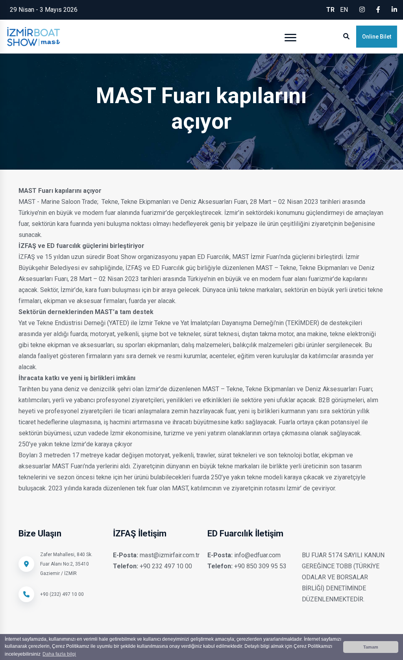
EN (344, 9)
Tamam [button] (370, 647)
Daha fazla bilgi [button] (59, 654)
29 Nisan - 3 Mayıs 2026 (44, 9)
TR (330, 9)
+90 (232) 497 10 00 (62, 594)
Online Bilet (376, 36)
